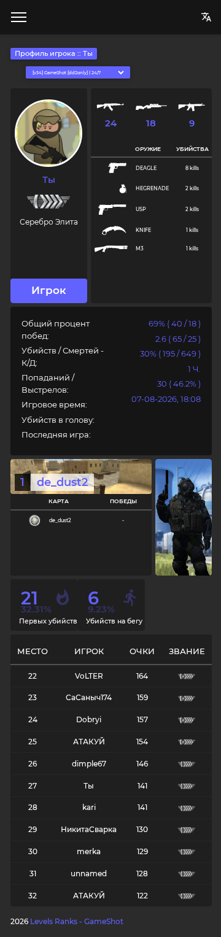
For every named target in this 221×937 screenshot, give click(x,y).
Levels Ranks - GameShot (76, 921)
